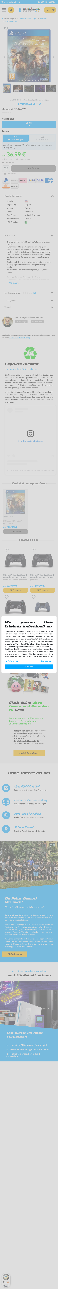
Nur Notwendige (11, 661)
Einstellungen (46, 661)
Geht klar (29, 666)
